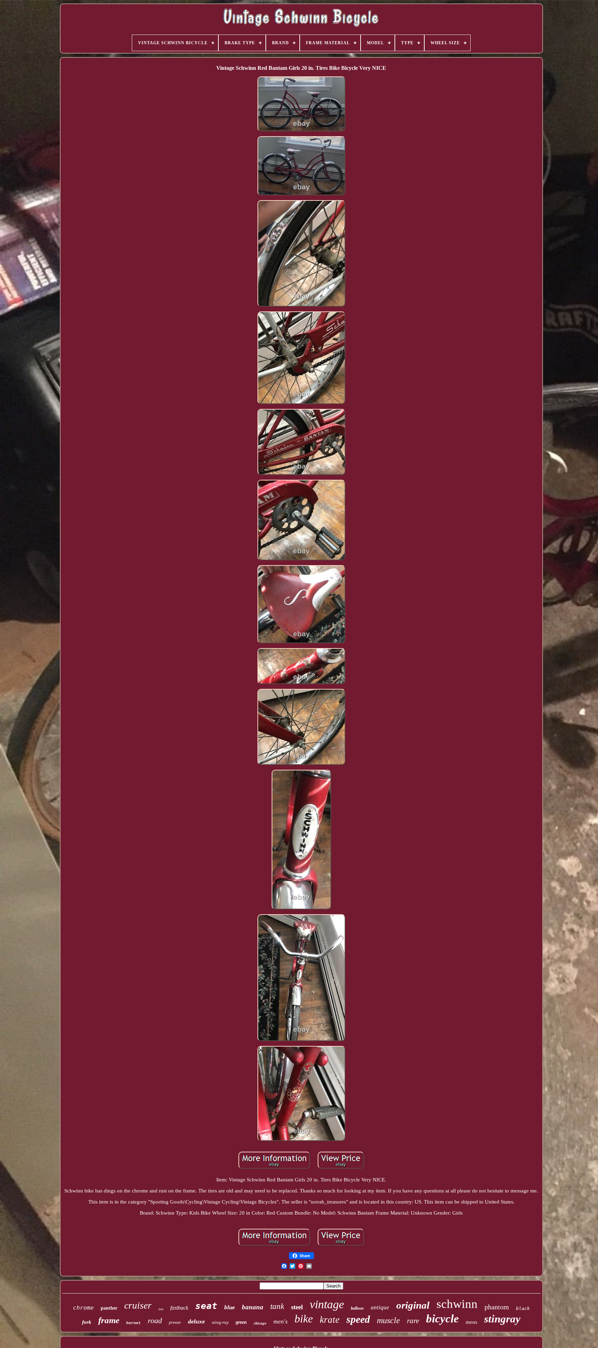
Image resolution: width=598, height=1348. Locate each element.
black (523, 1308)
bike (304, 1318)
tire (160, 1309)
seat (206, 1306)
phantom (496, 1307)
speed (358, 1319)
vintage (327, 1304)
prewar (175, 1322)
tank (277, 1306)
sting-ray (220, 1322)
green (241, 1322)
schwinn (457, 1304)
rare (413, 1321)
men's (280, 1321)
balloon (357, 1308)
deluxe (196, 1321)
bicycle (442, 1318)
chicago (260, 1323)
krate (329, 1319)
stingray (502, 1319)
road (155, 1320)
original (412, 1305)
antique (380, 1307)
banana (252, 1307)
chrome (83, 1307)
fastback (179, 1308)
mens (471, 1322)
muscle (388, 1320)
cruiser (138, 1305)
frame (108, 1320)
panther (109, 1308)
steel (297, 1307)
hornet (133, 1323)
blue (229, 1307)
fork (86, 1322)
